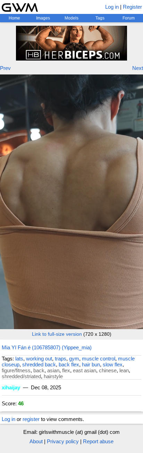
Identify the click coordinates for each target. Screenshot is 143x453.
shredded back (39, 364)
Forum (129, 18)
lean (124, 370)
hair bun (91, 364)
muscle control (98, 358)
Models (71, 18)
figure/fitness (16, 370)
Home (14, 18)
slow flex (113, 364)
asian (53, 370)
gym (74, 358)
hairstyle (53, 376)
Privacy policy (63, 441)
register (31, 419)
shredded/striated (21, 376)
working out (39, 358)
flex (66, 370)
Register (132, 7)
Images (43, 18)
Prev (5, 68)
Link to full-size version (57, 334)
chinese (108, 370)
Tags (99, 18)
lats (19, 358)
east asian (84, 370)
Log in (112, 7)
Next (137, 68)
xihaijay (11, 387)
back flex (69, 364)
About (36, 441)
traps (60, 358)
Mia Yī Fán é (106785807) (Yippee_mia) (47, 347)
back (38, 370)
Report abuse (98, 441)
